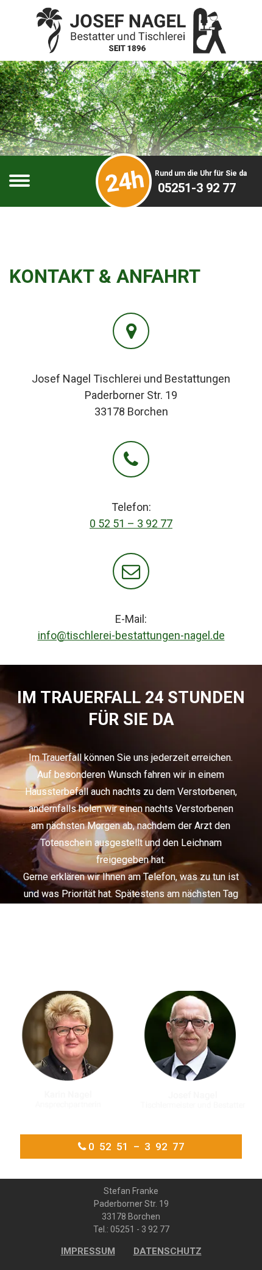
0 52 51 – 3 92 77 (131, 523)
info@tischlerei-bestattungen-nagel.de (131, 635)
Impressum (88, 1251)
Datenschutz (167, 1251)
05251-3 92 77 (197, 188)
